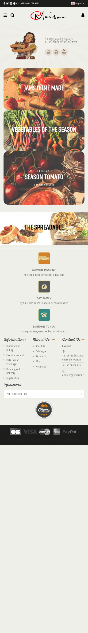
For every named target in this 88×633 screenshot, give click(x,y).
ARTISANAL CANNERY (30, 3)
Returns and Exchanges (12, 362)
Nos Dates (41, 366)
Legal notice (12, 378)
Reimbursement (15, 355)
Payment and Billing (13, 348)
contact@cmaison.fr (73, 375)
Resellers (41, 356)
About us (40, 346)
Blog (38, 361)
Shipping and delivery (13, 371)
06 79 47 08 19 (73, 365)
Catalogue (41, 351)
